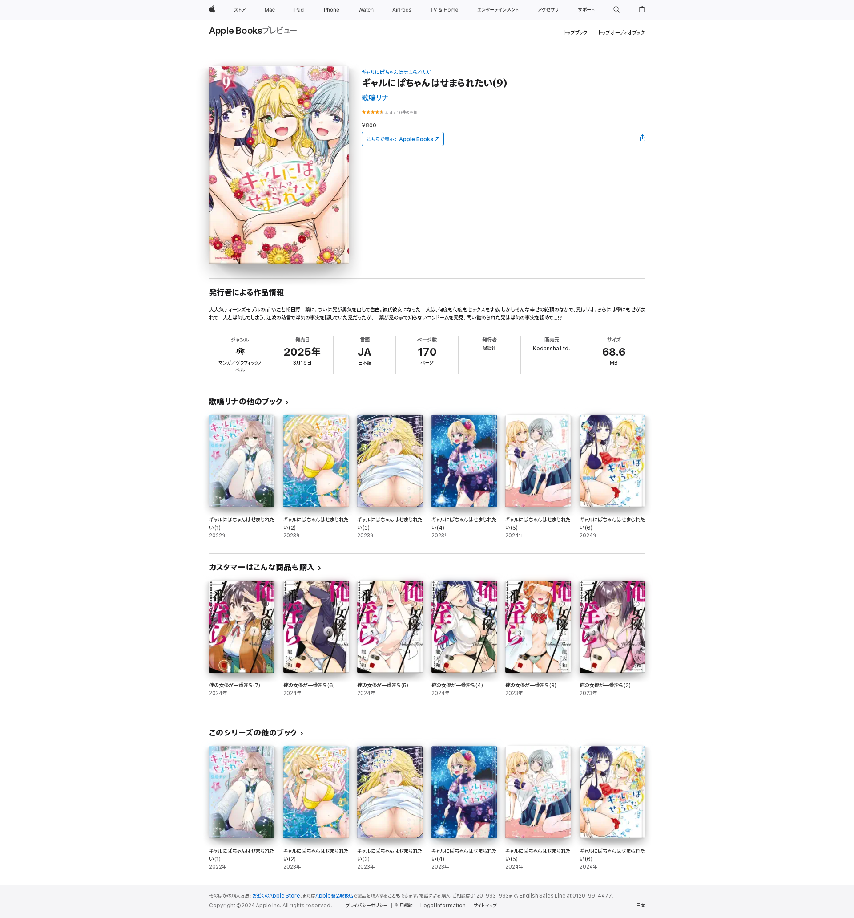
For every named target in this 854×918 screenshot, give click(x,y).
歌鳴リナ (375, 98)
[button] (617, 10)
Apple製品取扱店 (334, 896)
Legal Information (443, 905)
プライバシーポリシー (366, 905)
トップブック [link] (575, 32)
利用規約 (404, 905)
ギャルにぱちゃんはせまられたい (397, 72)
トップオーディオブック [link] (621, 32)
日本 (640, 905)
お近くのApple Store (276, 896)
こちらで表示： (400, 139)
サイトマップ (485, 905)
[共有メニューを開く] (643, 139)
